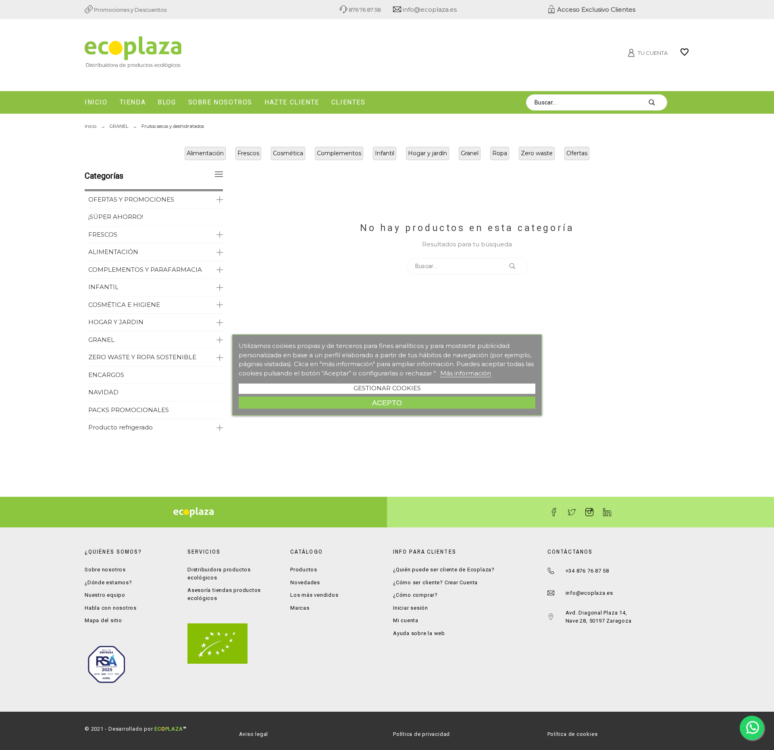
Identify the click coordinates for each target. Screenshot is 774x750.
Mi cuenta (405, 620)
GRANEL (101, 340)
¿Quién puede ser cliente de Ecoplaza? (444, 570)
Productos (303, 570)
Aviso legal (253, 734)
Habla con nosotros (111, 608)
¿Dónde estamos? (108, 582)
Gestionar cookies (387, 388)
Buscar (657, 102)
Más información (465, 373)
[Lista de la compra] (684, 55)
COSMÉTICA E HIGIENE (124, 304)
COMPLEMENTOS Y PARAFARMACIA (145, 269)
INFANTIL (103, 287)
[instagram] (589, 512)
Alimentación (205, 153)
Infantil (384, 153)
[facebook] (554, 512)
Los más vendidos (314, 595)
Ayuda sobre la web (419, 633)
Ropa (499, 153)
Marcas (300, 608)
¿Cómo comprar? (415, 595)
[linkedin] (607, 512)
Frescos (248, 153)
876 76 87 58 (364, 9)
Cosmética (288, 153)
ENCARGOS (106, 375)
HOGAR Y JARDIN (116, 322)
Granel (470, 153)
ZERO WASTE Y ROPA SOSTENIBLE (142, 357)
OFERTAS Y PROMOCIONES (131, 199)
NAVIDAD (103, 392)
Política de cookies (572, 734)
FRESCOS (102, 234)
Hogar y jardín (427, 153)
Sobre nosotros (105, 570)
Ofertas (576, 153)
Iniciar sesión (410, 608)
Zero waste (537, 153)
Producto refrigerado (120, 427)
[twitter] (571, 512)
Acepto (387, 402)
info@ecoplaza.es (429, 9)
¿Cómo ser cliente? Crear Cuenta (435, 582)
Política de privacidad (421, 734)
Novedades (305, 582)
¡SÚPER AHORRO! (115, 217)
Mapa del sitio (103, 620)
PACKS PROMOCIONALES (128, 410)
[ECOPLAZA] (181, 53)
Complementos (339, 153)
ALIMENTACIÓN (113, 252)
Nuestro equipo (105, 595)
